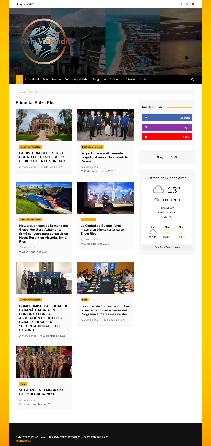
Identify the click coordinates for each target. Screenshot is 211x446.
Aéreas (130, 79)
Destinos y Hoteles (77, 79)
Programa (99, 79)
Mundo (56, 79)
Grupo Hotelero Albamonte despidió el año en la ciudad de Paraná (104, 157)
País (45, 79)
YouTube (192, 4)
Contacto (145, 79)
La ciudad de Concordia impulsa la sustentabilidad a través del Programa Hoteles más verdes (105, 310)
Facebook (181, 4)
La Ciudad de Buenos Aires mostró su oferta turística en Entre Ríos (102, 229)
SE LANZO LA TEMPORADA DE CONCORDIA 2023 (41, 392)
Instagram (187, 4)
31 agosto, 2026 (25, 4)
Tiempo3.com (173, 247)
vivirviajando (29, 167)
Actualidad (32, 79)
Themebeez (23, 440)
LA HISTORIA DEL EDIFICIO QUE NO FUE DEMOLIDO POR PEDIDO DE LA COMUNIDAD (43, 157)
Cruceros (116, 79)
